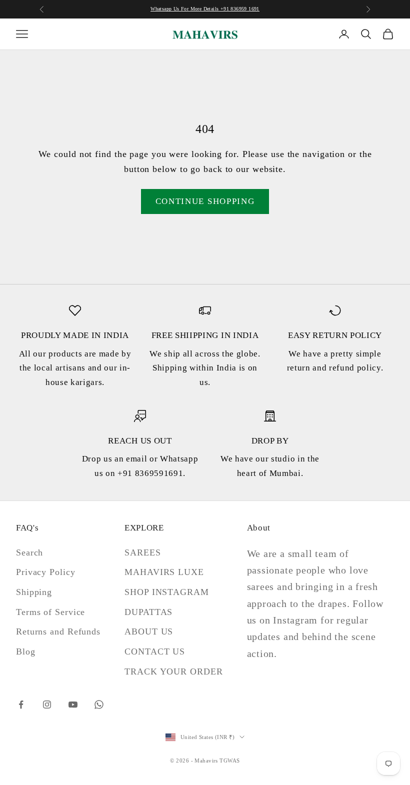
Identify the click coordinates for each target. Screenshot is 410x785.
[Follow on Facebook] (21, 705)
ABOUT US (148, 631)
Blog (26, 651)
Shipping (34, 592)
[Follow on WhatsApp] (99, 705)
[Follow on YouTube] (73, 705)
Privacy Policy (46, 572)
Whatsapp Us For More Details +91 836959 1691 (205, 9)
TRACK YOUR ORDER (173, 671)
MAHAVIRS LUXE (164, 572)
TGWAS (230, 761)
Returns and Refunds (58, 631)
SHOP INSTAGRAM (166, 592)
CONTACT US (154, 651)
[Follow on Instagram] (47, 705)
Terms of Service (50, 612)
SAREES (142, 553)
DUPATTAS (148, 612)
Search (29, 553)
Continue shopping (205, 201)
